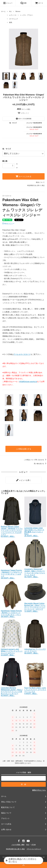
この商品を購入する (23, 449)
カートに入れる (24, 176)
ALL (10, 11)
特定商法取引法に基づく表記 (15, 849)
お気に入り (24, 113)
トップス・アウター (26, 15)
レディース (12, 15)
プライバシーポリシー (34, 849)
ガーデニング (13, 19)
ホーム (3, 11)
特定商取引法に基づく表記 (36, 185)
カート (40, 3)
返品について (40, 182)
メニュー (9, 3)
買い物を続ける (39, 463)
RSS (27, 844)
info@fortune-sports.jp (28, 381)
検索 (25, 3)
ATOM (33, 844)
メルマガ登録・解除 (17, 844)
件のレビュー (8, 224)
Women (17, 11)
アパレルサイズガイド (22, 354)
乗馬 (10, 22)
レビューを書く (25, 480)
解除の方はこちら (39, 790)
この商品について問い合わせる (34, 460)
